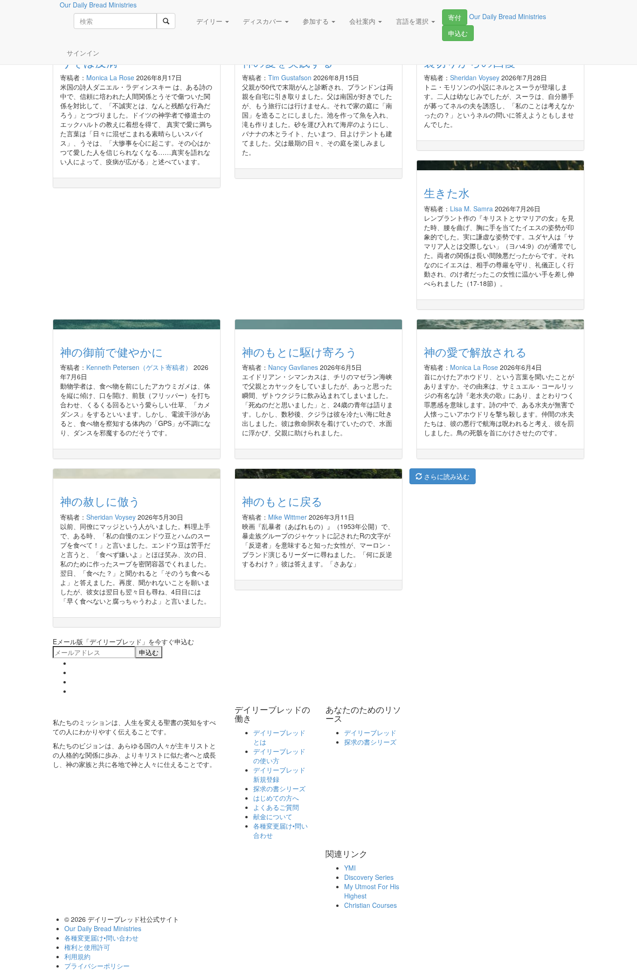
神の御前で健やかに (111, 351)
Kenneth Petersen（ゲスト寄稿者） (139, 367)
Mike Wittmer (287, 517)
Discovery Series (369, 877)
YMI (350, 867)
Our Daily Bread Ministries (102, 928)
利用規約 (77, 956)
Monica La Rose (110, 77)
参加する (317, 21)
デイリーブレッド (370, 732)
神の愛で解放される (475, 351)
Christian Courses (370, 905)
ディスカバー (263, 21)
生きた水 (447, 192)
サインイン (83, 52)
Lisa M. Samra (471, 208)
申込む (458, 33)
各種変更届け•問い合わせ (101, 937)
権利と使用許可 (87, 947)
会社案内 (363, 21)
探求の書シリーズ (279, 788)
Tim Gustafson (290, 77)
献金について (272, 816)
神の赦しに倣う (100, 501)
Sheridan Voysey (474, 77)
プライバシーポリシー (97, 965)
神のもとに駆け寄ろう (299, 351)
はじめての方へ (276, 797)
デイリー (210, 21)
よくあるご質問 (276, 807)
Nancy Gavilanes (293, 367)
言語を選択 (413, 21)
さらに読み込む (446, 476)
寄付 (454, 17)
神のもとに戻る (282, 501)
